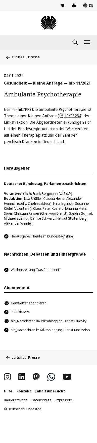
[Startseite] (48, 23)
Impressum (64, 400)
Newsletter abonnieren (29, 303)
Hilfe (8, 391)
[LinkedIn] (21, 377)
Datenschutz (41, 400)
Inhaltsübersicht (50, 391)
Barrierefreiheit (16, 400)
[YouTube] (67, 377)
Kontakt (23, 391)
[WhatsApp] (51, 377)
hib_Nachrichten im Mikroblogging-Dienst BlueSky (49, 321)
